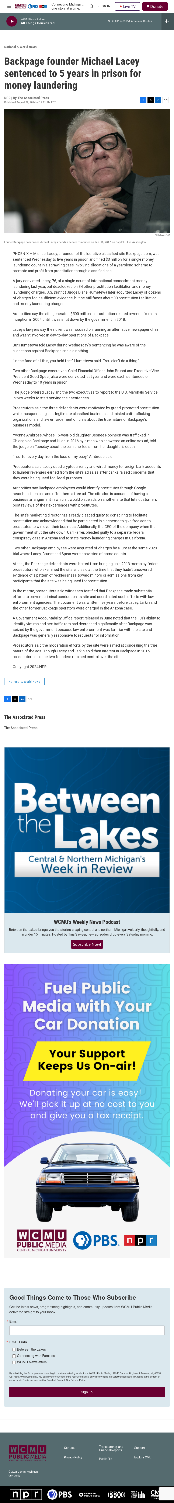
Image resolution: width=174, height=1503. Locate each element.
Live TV (129, 6)
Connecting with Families (36, 1355)
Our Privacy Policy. (76, 1380)
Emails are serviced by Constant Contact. (43, 1380)
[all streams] (167, 21)
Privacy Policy (73, 1457)
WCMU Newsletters (32, 1361)
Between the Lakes (31, 1349)
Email (13, 1321)
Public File (105, 1459)
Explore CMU (142, 1457)
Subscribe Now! (87, 944)
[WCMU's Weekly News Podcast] (87, 830)
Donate (156, 6)
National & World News (20, 47)
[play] (11, 21)
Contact (69, 1448)
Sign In (104, 6)
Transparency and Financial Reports (111, 1448)
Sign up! (87, 1391)
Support (139, 1448)
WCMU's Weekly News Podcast (87, 922)
